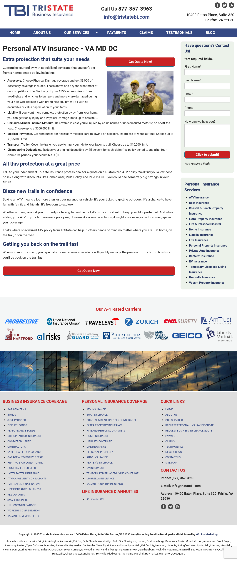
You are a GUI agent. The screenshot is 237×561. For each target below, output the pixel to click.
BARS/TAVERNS (16, 409)
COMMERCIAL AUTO (19, 441)
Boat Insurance (199, 203)
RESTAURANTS (16, 494)
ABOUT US (42, 32)
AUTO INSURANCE (97, 457)
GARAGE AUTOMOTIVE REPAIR (25, 457)
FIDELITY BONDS (17, 425)
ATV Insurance (199, 197)
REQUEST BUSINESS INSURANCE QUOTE (188, 430)
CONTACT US (20, 41)
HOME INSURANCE (97, 435)
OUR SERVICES (76, 32)
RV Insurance (198, 261)
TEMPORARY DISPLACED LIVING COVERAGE (112, 473)
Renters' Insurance (201, 256)
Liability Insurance (201, 235)
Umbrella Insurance (202, 277)
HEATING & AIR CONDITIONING (25, 462)
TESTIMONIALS (179, 32)
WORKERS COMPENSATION (23, 510)
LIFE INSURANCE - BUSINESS (24, 489)
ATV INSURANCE (96, 409)
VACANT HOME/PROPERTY (23, 515)
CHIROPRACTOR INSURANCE (24, 435)
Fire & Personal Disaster (205, 224)
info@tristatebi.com (127, 17)
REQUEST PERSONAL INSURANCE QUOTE (189, 425)
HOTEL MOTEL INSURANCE (23, 473)
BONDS (11, 414)
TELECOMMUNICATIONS (21, 505)
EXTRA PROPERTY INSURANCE (104, 425)
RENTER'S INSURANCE (99, 462)
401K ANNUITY (95, 499)
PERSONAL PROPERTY (99, 451)
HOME (14, 32)
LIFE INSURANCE (96, 446)
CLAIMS (146, 32)
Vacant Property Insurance (207, 282)
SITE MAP (171, 462)
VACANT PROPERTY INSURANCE (105, 483)
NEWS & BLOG (173, 451)
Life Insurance (198, 240)
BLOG (210, 32)
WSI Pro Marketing (207, 534)
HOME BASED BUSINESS (21, 467)
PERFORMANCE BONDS (21, 430)
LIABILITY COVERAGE (99, 441)
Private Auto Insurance (204, 250)
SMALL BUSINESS (17, 499)
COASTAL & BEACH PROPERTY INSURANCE (111, 420)
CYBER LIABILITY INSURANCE (24, 451)
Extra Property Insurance (205, 219)
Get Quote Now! (140, 62)
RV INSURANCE (95, 467)
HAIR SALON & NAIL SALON (23, 483)
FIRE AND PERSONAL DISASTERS (105, 430)
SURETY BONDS (16, 420)
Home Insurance (200, 229)
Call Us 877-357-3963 (126, 9)
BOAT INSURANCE (97, 414)
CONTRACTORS (16, 446)
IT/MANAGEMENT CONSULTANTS (26, 478)
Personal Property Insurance (208, 245)
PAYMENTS (116, 32)
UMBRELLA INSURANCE (100, 478)
